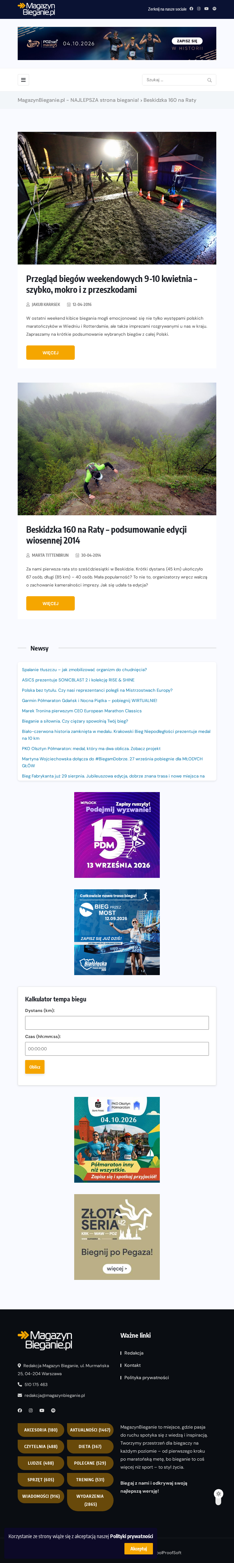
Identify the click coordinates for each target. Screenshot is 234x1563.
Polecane (90, 1463)
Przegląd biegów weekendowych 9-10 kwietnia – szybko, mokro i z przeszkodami (111, 284)
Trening (90, 1479)
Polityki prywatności (131, 1536)
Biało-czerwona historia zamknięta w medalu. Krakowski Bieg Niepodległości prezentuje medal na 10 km (116, 735)
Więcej (50, 353)
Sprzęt (41, 1479)
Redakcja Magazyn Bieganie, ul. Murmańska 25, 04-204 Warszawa (63, 1370)
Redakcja (134, 1353)
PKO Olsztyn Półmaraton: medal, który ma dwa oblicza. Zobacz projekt (91, 748)
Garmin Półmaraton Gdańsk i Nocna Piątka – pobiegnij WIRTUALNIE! (89, 700)
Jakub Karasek (46, 304)
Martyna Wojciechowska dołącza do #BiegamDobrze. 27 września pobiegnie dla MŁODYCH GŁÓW (112, 762)
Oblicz (34, 1066)
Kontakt (132, 1365)
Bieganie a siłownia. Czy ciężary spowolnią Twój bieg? (75, 721)
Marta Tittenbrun (50, 555)
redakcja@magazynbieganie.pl (55, 1395)
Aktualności (90, 1429)
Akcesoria (41, 1429)
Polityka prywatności (146, 1378)
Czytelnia (41, 1446)
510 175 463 (35, 1384)
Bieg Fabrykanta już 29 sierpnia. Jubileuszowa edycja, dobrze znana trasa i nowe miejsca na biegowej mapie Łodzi (113, 779)
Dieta (90, 1446)
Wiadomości (41, 1496)
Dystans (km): (40, 1010)
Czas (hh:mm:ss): (43, 1036)
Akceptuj (138, 1549)
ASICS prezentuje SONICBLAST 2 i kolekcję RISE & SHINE (78, 680)
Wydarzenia (90, 1500)
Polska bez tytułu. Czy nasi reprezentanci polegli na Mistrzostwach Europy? (97, 690)
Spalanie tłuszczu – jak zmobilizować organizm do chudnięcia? (84, 670)
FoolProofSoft (167, 1553)
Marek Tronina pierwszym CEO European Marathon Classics (82, 711)
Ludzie (41, 1463)
